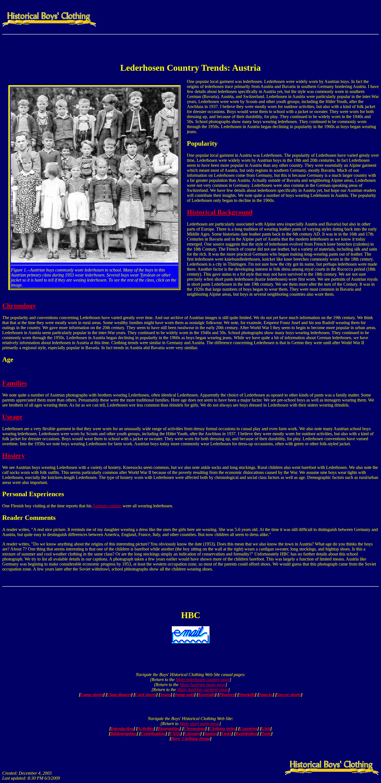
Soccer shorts (289, 694)
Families (14, 383)
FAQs (175, 733)
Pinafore (227, 694)
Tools (266, 733)
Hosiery (13, 455)
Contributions (153, 733)
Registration (246, 733)
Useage (12, 416)
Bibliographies (123, 733)
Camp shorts (91, 694)
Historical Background (219, 212)
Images (210, 733)
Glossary (192, 733)
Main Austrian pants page (202, 684)
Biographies (169, 728)
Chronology (19, 305)
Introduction (122, 728)
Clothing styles (222, 728)
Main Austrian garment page (202, 689)
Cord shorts (145, 694)
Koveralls (206, 694)
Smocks (266, 694)
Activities (146, 728)
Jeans (165, 694)
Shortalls (247, 694)
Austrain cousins (107, 505)
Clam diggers (119, 694)
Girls (265, 728)
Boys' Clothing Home (190, 738)
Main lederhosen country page (203, 679)
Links (226, 733)
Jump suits (184, 694)
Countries (248, 728)
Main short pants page (199, 723)
